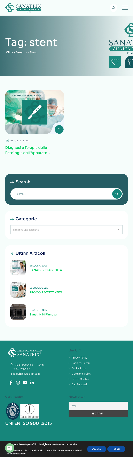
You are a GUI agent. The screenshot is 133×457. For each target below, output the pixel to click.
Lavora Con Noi (80, 379)
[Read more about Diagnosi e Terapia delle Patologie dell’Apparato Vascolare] (34, 112)
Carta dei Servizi (81, 363)
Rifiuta (116, 449)
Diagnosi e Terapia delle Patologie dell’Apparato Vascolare (26, 153)
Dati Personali (79, 384)
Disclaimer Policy (81, 373)
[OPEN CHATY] (9, 448)
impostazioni (18, 453)
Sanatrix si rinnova (43, 314)
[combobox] (66, 229)
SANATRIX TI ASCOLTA (46, 270)
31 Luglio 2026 (39, 265)
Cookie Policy (79, 368)
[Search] (113, 8)
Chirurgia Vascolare (26, 95)
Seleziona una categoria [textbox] (26, 229)
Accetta (96, 449)
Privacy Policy (79, 357)
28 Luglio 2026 (39, 287)
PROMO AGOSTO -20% (46, 292)
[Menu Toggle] (124, 8)
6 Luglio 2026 (38, 310)
